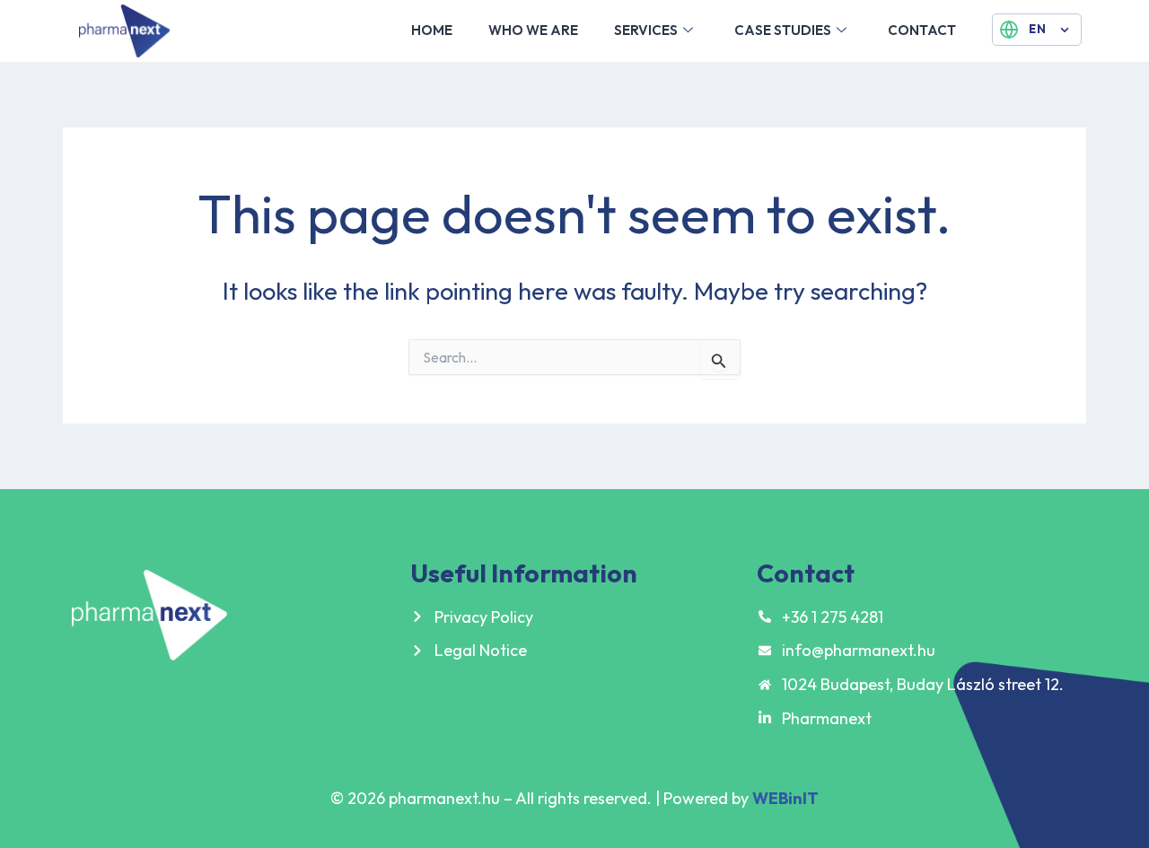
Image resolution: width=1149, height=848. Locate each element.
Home (431, 30)
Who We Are (533, 30)
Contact (922, 30)
